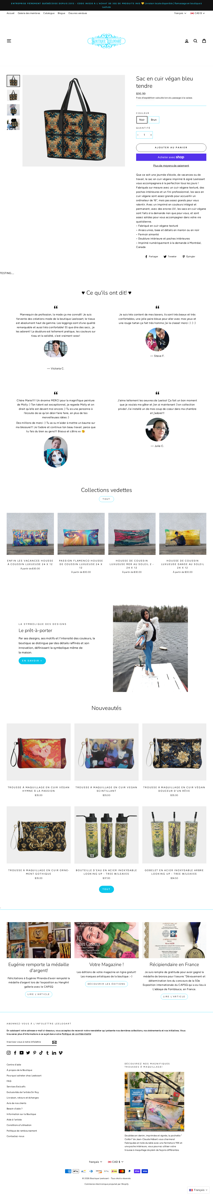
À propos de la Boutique (19, 1070)
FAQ (9, 1081)
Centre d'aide (14, 1064)
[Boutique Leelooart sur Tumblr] (48, 1053)
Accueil (10, 13)
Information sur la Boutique (21, 1114)
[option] (106, 5)
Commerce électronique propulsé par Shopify (107, 1184)
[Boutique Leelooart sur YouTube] (22, 1053)
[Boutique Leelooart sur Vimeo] (61, 1053)
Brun (154, 119)
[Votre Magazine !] (106, 940)
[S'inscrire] (54, 1042)
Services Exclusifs (16, 1086)
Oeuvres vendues (77, 13)
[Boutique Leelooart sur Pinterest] (35, 1053)
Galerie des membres (29, 13)
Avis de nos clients (16, 1103)
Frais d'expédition (145, 97)
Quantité (143, 128)
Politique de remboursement (22, 1130)
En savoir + (32, 660)
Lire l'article (39, 994)
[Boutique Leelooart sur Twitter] (28, 1053)
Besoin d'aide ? (14, 1108)
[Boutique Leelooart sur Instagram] (9, 1053)
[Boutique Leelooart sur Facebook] (15, 1053)
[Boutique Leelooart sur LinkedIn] (54, 1053)
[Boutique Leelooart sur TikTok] (41, 1053)
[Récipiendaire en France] (174, 940)
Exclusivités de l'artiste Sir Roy (23, 1092)
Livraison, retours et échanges (23, 1097)
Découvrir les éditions (106, 984)
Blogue (61, 13)
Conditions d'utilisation (19, 1125)
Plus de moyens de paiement (171, 165)
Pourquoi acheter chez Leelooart (24, 1075)
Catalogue (48, 13)
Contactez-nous (15, 1136)
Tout (106, 499)
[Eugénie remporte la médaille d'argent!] (39, 940)
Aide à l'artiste (14, 1119)
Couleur (142, 113)
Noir (142, 119)
